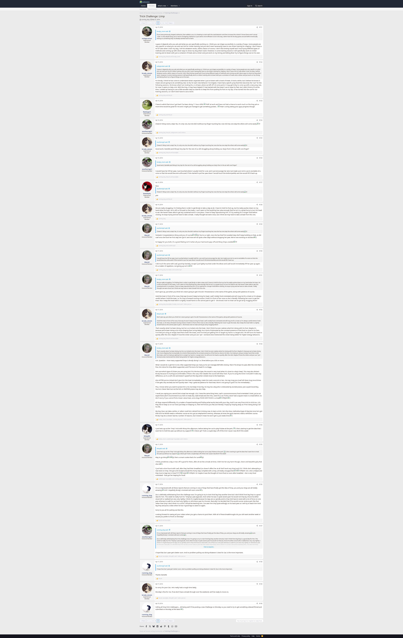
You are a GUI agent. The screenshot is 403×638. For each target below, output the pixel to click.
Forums (152, 6)
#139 (260, 584)
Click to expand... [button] (209, 547)
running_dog (145, 19)
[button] (167, 6)
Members (174, 6)
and (165, 95)
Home (143, 6)
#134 (260, 425)
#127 (260, 182)
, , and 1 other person (174, 304)
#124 (260, 120)
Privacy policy (246, 636)
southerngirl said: (162, 142)
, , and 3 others (172, 132)
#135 (260, 444)
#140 (260, 603)
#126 (260, 158)
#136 (260, 484)
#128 (260, 204)
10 (166, 23)
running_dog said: (162, 530)
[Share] (257, 27)
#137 (260, 526)
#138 (260, 562)
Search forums (152, 9)
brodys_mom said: (162, 31)
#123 (260, 101)
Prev (143, 23)
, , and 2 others (173, 439)
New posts (143, 9)
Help (253, 636)
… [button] (150, 23)
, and (169, 56)
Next (170, 23)
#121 (260, 27)
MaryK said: (160, 314)
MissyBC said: (161, 448)
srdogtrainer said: (162, 66)
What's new (162, 6)
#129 (260, 224)
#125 (260, 138)
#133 (260, 344)
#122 (260, 62)
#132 (260, 310)
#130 (260, 251)
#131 (260, 275)
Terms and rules (235, 636)
